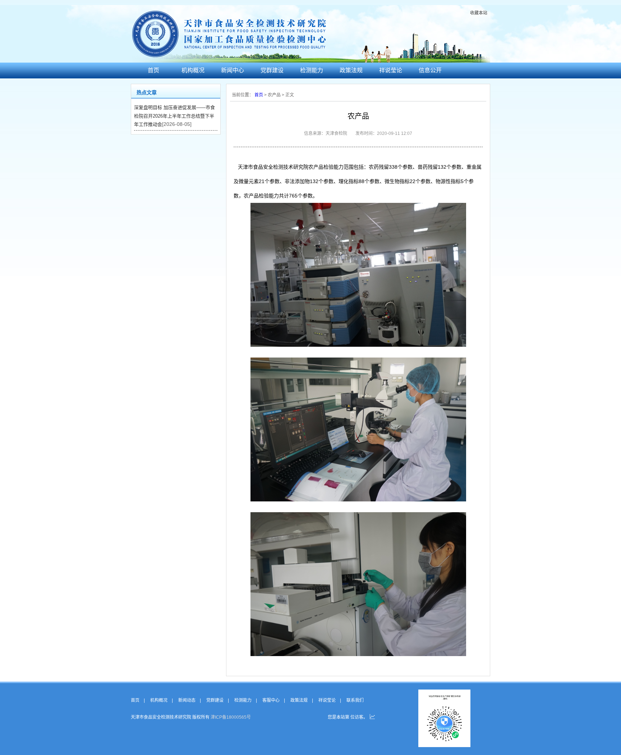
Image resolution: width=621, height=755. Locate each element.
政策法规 (351, 70)
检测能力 (311, 70)
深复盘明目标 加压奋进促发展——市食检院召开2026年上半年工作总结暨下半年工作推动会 (174, 116)
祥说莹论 (390, 70)
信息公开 (430, 70)
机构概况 (192, 70)
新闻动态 (187, 700)
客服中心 (271, 700)
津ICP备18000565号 (231, 717)
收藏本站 (478, 12)
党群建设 (272, 70)
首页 (153, 70)
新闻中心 (232, 70)
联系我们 (355, 700)
